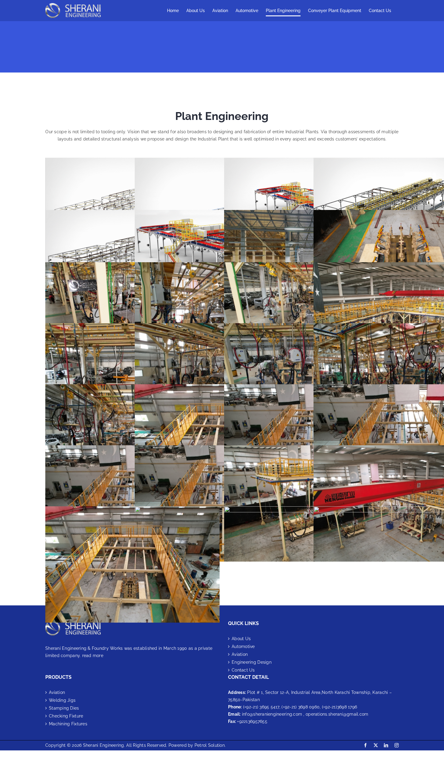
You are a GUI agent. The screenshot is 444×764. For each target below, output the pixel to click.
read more (92, 655)
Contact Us (243, 670)
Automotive (243, 646)
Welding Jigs (62, 700)
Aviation (240, 654)
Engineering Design (252, 662)
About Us (241, 638)
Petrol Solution (210, 745)
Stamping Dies (64, 708)
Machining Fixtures (68, 723)
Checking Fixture (66, 716)
